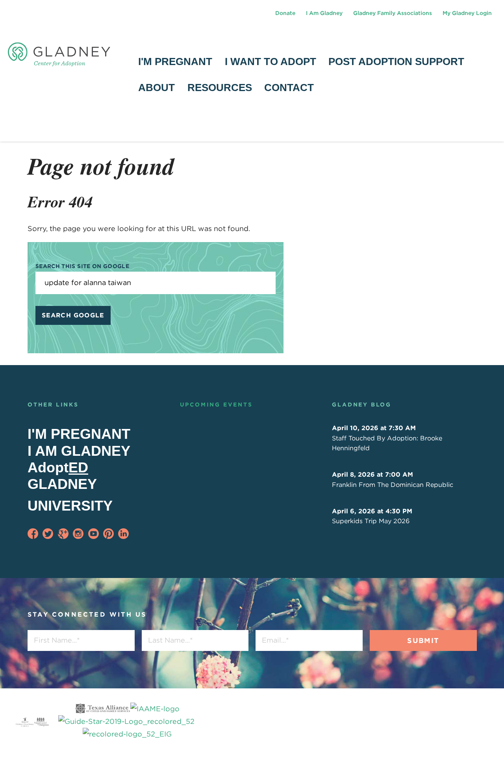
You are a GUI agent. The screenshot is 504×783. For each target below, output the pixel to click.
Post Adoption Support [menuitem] (396, 61)
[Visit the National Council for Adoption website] (41, 721)
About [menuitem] (156, 87)
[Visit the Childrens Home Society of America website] (25, 721)
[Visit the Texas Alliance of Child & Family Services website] (127, 722)
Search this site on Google (82, 266)
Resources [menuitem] (219, 87)
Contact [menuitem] (289, 87)
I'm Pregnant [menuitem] (175, 61)
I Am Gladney (324, 13)
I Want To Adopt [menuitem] (270, 61)
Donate (285, 13)
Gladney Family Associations (392, 13)
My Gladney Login (467, 13)
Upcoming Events (216, 404)
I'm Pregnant (79, 434)
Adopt (58, 467)
